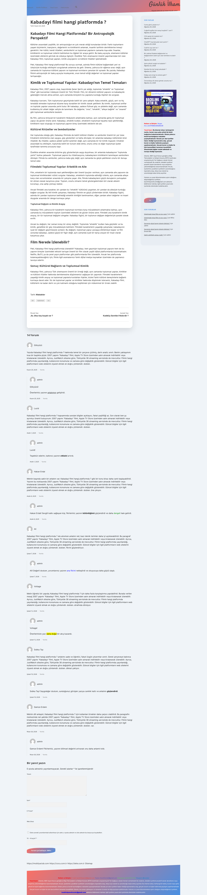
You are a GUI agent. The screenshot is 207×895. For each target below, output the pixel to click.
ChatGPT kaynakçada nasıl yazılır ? (156, 42)
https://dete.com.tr (75, 863)
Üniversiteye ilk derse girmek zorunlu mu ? (158, 81)
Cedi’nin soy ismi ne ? (151, 48)
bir (33, 300)
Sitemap (88, 863)
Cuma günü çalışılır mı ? (152, 25)
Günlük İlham (164, 4)
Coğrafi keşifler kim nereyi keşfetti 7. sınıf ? (158, 30)
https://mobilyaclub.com (38, 863)
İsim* (28, 800)
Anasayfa (30, 7)
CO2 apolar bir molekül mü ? (153, 36)
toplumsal (40, 300)
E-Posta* (30, 811)
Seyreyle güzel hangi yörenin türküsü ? (157, 223)
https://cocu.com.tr (58, 863)
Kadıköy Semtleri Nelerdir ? (116, 315)
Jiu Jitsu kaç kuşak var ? (41, 315)
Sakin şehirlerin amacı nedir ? (154, 235)
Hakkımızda (65, 7)
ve (48, 300)
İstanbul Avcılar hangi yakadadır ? (155, 69)
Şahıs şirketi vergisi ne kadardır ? (155, 63)
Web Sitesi (30, 821)
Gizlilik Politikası (41, 7)
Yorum (29, 774)
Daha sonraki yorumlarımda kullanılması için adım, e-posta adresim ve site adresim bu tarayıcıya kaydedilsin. (66, 832)
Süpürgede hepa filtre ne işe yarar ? (156, 214)
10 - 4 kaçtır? (32, 838)
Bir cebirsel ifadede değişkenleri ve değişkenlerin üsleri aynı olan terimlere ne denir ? (159, 56)
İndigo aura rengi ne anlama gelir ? (155, 75)
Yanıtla (42, 370)
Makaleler (40, 294)
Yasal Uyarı (54, 7)
